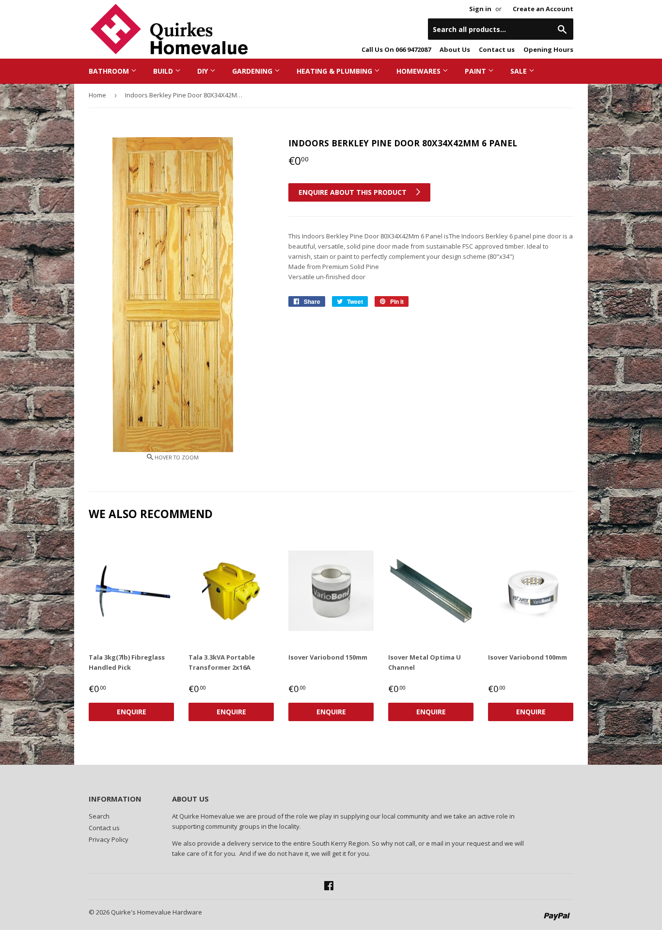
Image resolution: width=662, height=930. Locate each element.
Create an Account (543, 8)
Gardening (253, 71)
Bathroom (110, 71)
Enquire (131, 711)
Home (97, 95)
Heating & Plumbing (335, 71)
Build (164, 71)
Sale (519, 71)
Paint (476, 71)
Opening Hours (548, 49)
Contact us (497, 49)
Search (99, 816)
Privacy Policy (108, 839)
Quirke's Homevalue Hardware (156, 912)
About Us (455, 49)
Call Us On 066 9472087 (396, 49)
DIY (203, 71)
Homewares (419, 71)
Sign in (480, 8)
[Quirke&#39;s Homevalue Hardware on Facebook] (329, 887)
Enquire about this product (354, 192)
